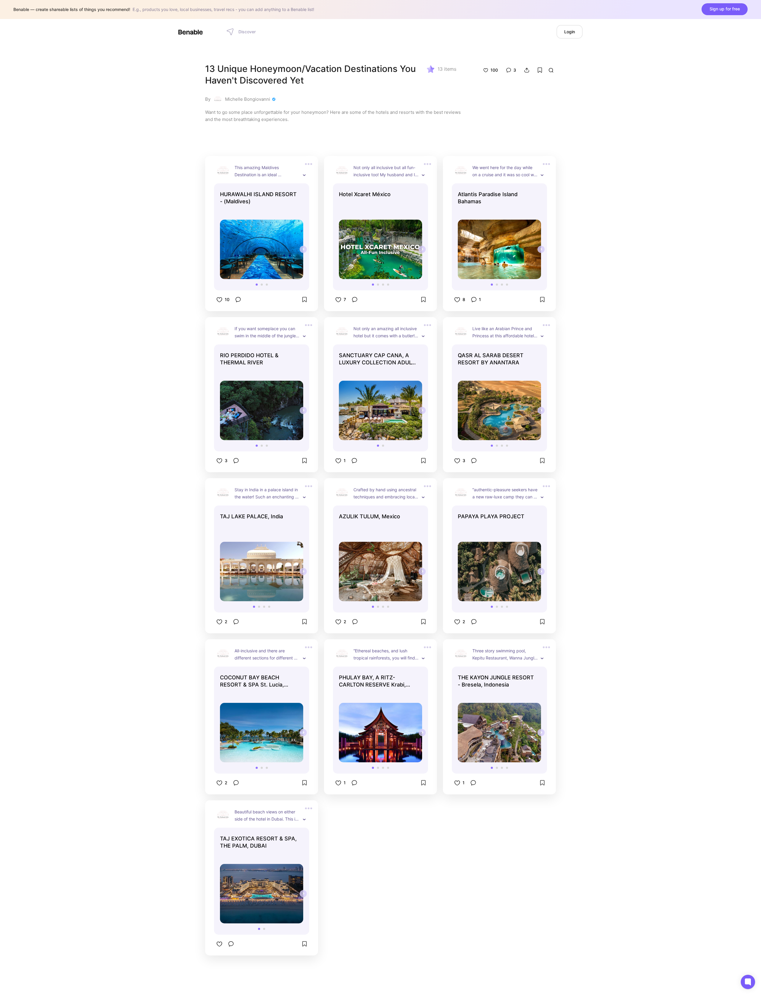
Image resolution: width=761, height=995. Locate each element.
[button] (256, 284)
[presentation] (303, 249)
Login (569, 31)
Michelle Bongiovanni (247, 99)
